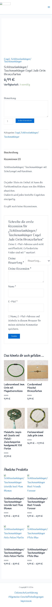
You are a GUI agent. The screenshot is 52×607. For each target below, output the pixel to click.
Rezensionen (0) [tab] (12, 159)
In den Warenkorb (25, 120)
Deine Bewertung (16, 261)
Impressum (26, 601)
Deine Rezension (19, 269)
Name (12, 286)
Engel (7, 59)
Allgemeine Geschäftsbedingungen (26, 597)
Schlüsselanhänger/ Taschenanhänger (17, 60)
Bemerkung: (10, 98)
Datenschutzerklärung (26, 593)
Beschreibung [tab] (11, 152)
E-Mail (13, 301)
